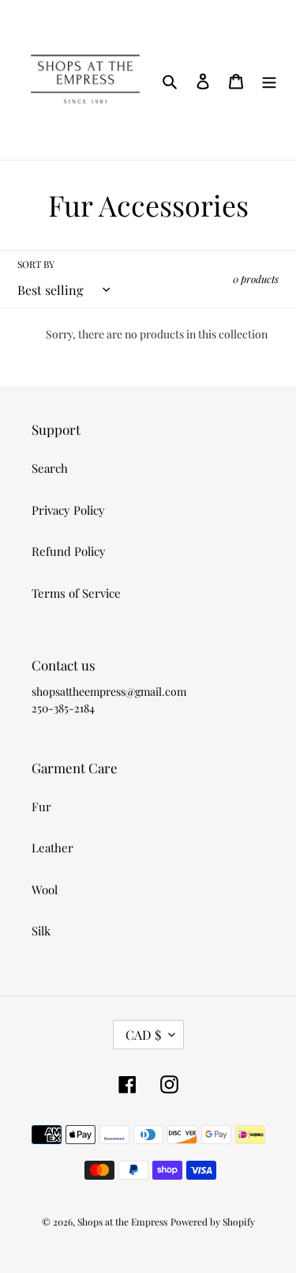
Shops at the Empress (122, 1221)
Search (50, 468)
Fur (41, 806)
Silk (41, 931)
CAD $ (143, 1034)
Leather (52, 848)
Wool (45, 889)
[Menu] (269, 79)
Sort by (35, 264)
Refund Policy (69, 551)
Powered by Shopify (212, 1221)
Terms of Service (76, 593)
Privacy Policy (68, 510)
